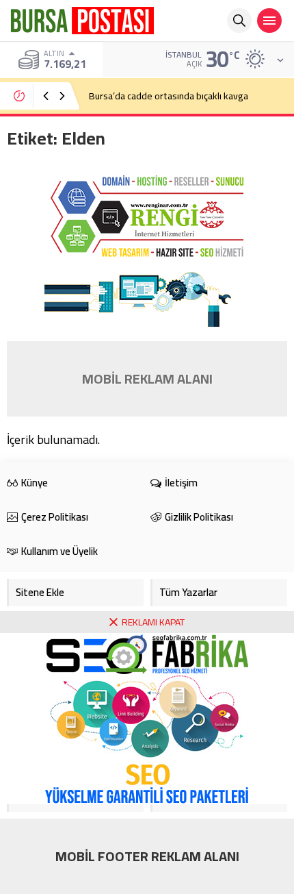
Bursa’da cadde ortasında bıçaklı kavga (168, 96)
